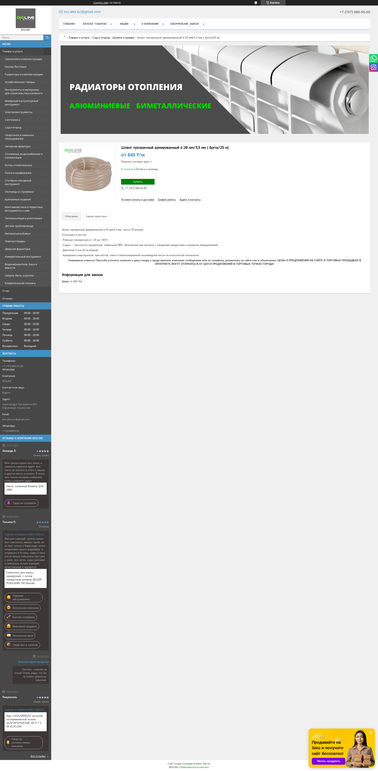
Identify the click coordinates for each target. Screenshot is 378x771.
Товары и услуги (12, 51)
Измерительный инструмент (23, 256)
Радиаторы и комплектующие (24, 74)
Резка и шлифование (18, 173)
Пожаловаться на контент (194, 767)
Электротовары (15, 241)
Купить (137, 181)
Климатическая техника (20, 283)
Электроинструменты (18, 112)
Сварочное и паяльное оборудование (19, 136)
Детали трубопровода (19, 226)
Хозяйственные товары (20, 82)
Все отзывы (38, 756)
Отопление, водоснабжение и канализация (24, 155)
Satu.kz (206, 763)
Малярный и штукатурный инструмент (21, 102)
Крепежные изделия (18, 199)
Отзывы (7, 298)
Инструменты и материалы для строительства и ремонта (24, 91)
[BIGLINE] (25, 18)
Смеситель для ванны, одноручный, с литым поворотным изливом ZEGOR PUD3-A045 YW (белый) (24, 578)
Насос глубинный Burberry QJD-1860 (25, 488)
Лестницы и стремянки (19, 191)
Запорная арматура (17, 146)
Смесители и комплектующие (23, 59)
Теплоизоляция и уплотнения (23, 218)
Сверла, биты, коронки (19, 275)
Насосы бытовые (15, 66)
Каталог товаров (95, 23)
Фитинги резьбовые (18, 233)
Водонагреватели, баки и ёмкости (21, 266)
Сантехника (12, 119)
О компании (150, 23)
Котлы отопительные (18, 165)
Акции (124, 23)
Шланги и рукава (123, 37)
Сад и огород (13, 127)
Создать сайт (101, 2)
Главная (69, 23)
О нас (5, 291)
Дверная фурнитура (17, 249)
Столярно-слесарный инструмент (18, 182)
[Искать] (47, 37)
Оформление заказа (184, 23)
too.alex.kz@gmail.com (16, 419)
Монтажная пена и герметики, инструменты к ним (24, 208)
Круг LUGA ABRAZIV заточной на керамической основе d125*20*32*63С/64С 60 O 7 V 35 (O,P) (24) (24, 721)
